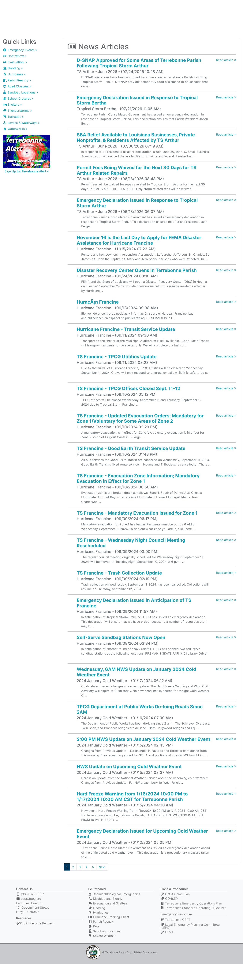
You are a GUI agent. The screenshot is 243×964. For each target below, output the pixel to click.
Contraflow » (16, 56)
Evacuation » (17, 62)
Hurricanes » (16, 74)
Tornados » (15, 117)
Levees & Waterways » (23, 123)
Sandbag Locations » (22, 92)
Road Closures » (19, 86)
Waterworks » (17, 129)
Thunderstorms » (19, 110)
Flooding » (15, 68)
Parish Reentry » (19, 80)
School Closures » (20, 98)
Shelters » (14, 104)
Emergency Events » (22, 50)
